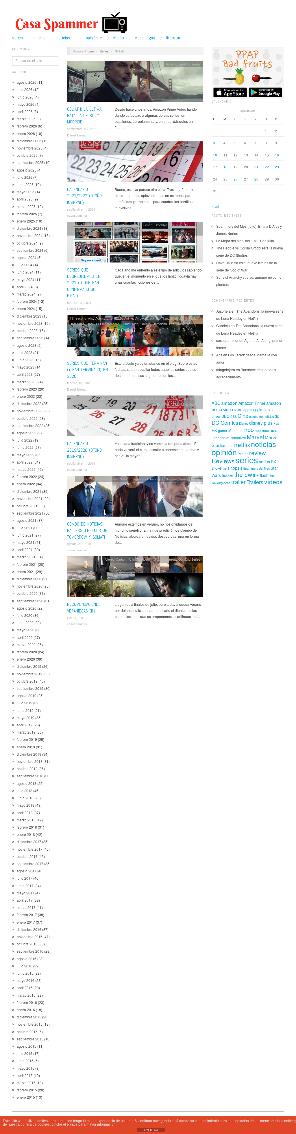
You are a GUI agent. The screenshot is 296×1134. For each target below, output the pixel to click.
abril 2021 (25, 549)
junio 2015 (25, 1060)
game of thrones (230, 430)
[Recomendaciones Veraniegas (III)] (135, 578)
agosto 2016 (26, 958)
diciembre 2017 (29, 841)
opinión (224, 451)
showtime (219, 468)
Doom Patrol (178, 149)
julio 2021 (24, 527)
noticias (263, 444)
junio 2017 (25, 885)
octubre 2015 (27, 1031)
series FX (267, 461)
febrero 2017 (27, 914)
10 (215, 154)
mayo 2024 (25, 279)
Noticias (63, 38)
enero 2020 (26, 659)
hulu (274, 430)
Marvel (255, 437)
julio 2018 (24, 790)
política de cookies (35, 1124)
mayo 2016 (25, 980)
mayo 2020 (25, 629)
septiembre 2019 (30, 688)
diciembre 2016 (29, 929)
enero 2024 (26, 308)
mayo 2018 (25, 805)
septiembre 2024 (30, 250)
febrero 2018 (27, 827)
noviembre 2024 (29, 235)
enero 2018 (26, 834)
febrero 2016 (27, 1002)
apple (247, 409)
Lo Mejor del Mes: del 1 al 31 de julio (245, 240)
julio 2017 (24, 878)
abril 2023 (25, 374)
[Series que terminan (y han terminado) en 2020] (135, 337)
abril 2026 (25, 111)
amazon (229, 403)
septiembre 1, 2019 (81, 463)
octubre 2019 (27, 681)
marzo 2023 (26, 381)
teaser (227, 475)
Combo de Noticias (103, 479)
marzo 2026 (26, 118)
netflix (242, 444)
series (246, 459)
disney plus (261, 423)
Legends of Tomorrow (147, 479)
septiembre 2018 (30, 775)
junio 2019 (25, 710)
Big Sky (162, 144)
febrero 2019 (27, 739)
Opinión (92, 38)
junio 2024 (25, 271)
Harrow (171, 559)
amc (238, 409)
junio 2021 (25, 535)
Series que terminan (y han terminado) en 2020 (87, 369)
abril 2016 (25, 987)
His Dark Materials (108, 230)
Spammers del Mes (256, 468)
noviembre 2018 (29, 761)
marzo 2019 (26, 732)
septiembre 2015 (30, 1038)
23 (277, 166)
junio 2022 (25, 447)
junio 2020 (25, 622)
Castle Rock (129, 404)
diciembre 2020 (29, 578)
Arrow (139, 318)
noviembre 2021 (29, 498)
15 (267, 154)
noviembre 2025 (29, 147)
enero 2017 (26, 922)
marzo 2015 (26, 1082)
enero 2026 (26, 133)
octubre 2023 (27, 330)
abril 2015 (25, 1075)
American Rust (114, 144)
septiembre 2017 (30, 863)
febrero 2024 (27, 301)
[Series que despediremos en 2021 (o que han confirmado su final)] (135, 243)
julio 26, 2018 (76, 617)
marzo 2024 (26, 293)
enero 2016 (26, 1009)
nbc (230, 445)
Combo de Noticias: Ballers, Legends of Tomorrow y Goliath (87, 530)
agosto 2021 (26, 520)
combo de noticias (261, 416)
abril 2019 (25, 724)
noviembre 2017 (29, 849)
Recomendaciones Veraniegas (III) (84, 607)
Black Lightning (183, 398)
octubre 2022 (27, 418)
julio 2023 (24, 352)
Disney (243, 423)
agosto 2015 (26, 1046)
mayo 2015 (25, 1068)
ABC (216, 403)
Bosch (147, 225)
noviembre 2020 (29, 586)
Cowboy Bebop (81, 149)
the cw (243, 474)
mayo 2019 (25, 717)
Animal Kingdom (140, 559)
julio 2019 (24, 702)
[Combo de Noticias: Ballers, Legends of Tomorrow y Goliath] (135, 497)
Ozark (168, 230)
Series (17, 38)
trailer (238, 481)
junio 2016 (25, 973)
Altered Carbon (115, 559)
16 (277, 154)
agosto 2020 (26, 608)
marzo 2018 (26, 819)
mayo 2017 (25, 892)
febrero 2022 (27, 476)
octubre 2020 (27, 593)
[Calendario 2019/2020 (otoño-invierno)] (135, 417)
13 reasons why (81, 318)
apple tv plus (264, 409)
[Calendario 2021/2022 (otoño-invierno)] (135, 163)
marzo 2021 (26, 556)
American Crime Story (85, 144)
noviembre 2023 (29, 323)
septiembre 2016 (30, 951)
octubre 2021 (27, 505)
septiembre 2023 (30, 337)
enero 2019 (26, 746)
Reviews (223, 460)
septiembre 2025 (30, 162)
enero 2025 (26, 220)
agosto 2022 (26, 432)
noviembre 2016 (29, 936)
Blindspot (176, 318)
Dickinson (112, 149)
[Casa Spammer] (70, 22)
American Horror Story (115, 398)
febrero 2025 (27, 213)
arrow (216, 416)
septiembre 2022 (30, 425)
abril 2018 (25, 812)
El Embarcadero (107, 323)
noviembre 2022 (29, 410)
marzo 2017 (26, 907)
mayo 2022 (25, 454)
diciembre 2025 (29, 140)
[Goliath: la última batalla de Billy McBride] (135, 82)
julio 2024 (24, 264)
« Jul (215, 206)
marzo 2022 (26, 469)
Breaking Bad (108, 404)
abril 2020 (25, 637)
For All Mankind (175, 404)
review (257, 453)
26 (236, 178)
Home (89, 51)
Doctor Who (158, 149)
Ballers (82, 479)
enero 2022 (26, 483)
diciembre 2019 (29, 666)
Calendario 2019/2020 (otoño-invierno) (85, 450)
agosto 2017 (26, 870)
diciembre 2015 (29, 1016)
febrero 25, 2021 (79, 302)
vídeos (273, 481)
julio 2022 (24, 439)
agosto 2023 (26, 345)
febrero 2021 (27, 564)
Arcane (132, 144)
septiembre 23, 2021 (82, 128)
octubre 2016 (27, 943)
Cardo (186, 144)
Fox (276, 423)
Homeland (160, 323)
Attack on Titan (92, 225)
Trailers (255, 482)
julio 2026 (24, 89)
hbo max (262, 430)
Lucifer (143, 230)
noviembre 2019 (29, 673)
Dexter (98, 149)
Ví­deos (118, 38)
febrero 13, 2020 (79, 382)
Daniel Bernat (76, 135)
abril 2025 (25, 198)
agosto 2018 (26, 783)
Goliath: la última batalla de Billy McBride (84, 115)
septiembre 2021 (30, 513)
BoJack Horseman (83, 404)
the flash (261, 475)
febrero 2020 (27, 651)
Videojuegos (145, 38)
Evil (159, 404)
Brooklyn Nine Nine (169, 225)
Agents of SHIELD (108, 318)
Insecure (130, 230)
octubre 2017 (27, 856)
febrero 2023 (27, 388)
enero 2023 (26, 396)
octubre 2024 (27, 242)
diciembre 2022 (29, 403)
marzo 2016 (26, 995)
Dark (90, 323)
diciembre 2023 (29, 315)
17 (215, 166)
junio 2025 (25, 184)
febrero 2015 (27, 1089)
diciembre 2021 (29, 491)
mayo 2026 (25, 104)
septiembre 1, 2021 (81, 209)
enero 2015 (26, 1097)
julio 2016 (24, 965)
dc (277, 416)
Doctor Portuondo (134, 149)
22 (267, 166)
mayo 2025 (25, 191)
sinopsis (234, 468)
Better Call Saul (130, 225)
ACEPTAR (151, 1130)
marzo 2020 (26, 644)
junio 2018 (25, 797)
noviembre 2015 (29, 1024)
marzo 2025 (26, 206)
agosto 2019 (26, 695)
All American (88, 398)
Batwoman (147, 144)
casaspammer (77, 215)
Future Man (129, 323)
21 (256, 166)
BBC (225, 416)
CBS (233, 416)
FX (214, 430)
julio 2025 (24, 177)
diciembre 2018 (29, 754)
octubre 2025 (27, 155)
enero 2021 (26, 571)
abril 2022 (25, 462)
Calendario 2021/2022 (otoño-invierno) (85, 195)
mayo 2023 (25, 366)
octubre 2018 (27, 768)
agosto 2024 (26, 257)
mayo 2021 (25, 542)
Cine (42, 38)
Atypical (110, 225)
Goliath (171, 64)
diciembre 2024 (29, 228)
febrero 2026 (27, 125)
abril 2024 (25, 286)
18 (225, 166)
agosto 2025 (26, 169)
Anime (74, 225)
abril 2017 (25, 900)
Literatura (174, 38)
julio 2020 (24, 615)
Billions (175, 144)
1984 (73, 398)
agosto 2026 (26, 82)
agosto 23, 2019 (79, 543)
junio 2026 (25, 96)
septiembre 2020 (30, 600)
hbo (249, 429)
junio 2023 (25, 359)
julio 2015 (24, 1053)
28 (256, 178)
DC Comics (225, 422)
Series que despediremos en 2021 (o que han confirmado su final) (83, 283)
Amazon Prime (251, 403)
